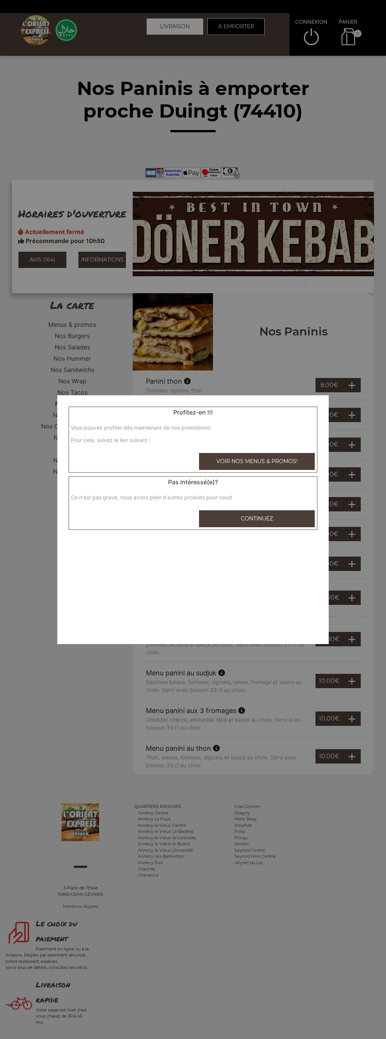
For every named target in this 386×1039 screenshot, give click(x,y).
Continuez (257, 518)
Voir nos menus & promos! (257, 461)
